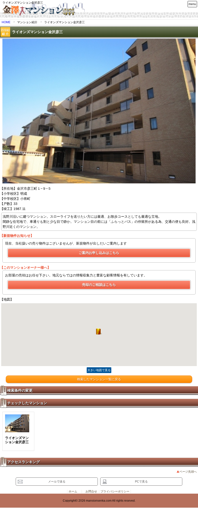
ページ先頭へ (188, 471)
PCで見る (141, 481)
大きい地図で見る (99, 370)
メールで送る (56, 481)
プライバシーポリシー (114, 491)
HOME (6, 22)
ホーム (73, 491)
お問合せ (91, 491)
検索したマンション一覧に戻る (99, 379)
